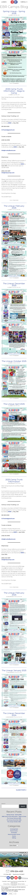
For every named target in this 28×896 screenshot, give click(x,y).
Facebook (8, 877)
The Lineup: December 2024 (14, 714)
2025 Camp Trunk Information (14, 480)
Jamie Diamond (11, 483)
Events (14, 836)
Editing (14, 837)
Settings (10, 893)
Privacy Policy (6, 884)
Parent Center (15, 200)
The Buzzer (14, 832)
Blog (20, 877)
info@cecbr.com (7, 871)
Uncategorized (16, 83)
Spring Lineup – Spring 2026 (14, 12)
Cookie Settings (13, 884)
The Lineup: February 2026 (14, 207)
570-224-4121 (16, 871)
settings (16, 891)
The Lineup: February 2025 (14, 594)
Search (3, 803)
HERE (9, 123)
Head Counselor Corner (14, 834)
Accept (4, 893)
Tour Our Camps (14, 854)
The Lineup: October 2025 (14, 361)
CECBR (11, 15)
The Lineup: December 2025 (14, 284)
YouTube (16, 877)
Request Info (5, 854)
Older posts (20, 790)
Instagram (12, 877)
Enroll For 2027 (23, 854)
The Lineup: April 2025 (14, 404)
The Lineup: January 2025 (14, 670)
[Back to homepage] (14, 2)
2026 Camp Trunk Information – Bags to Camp (14, 91)
